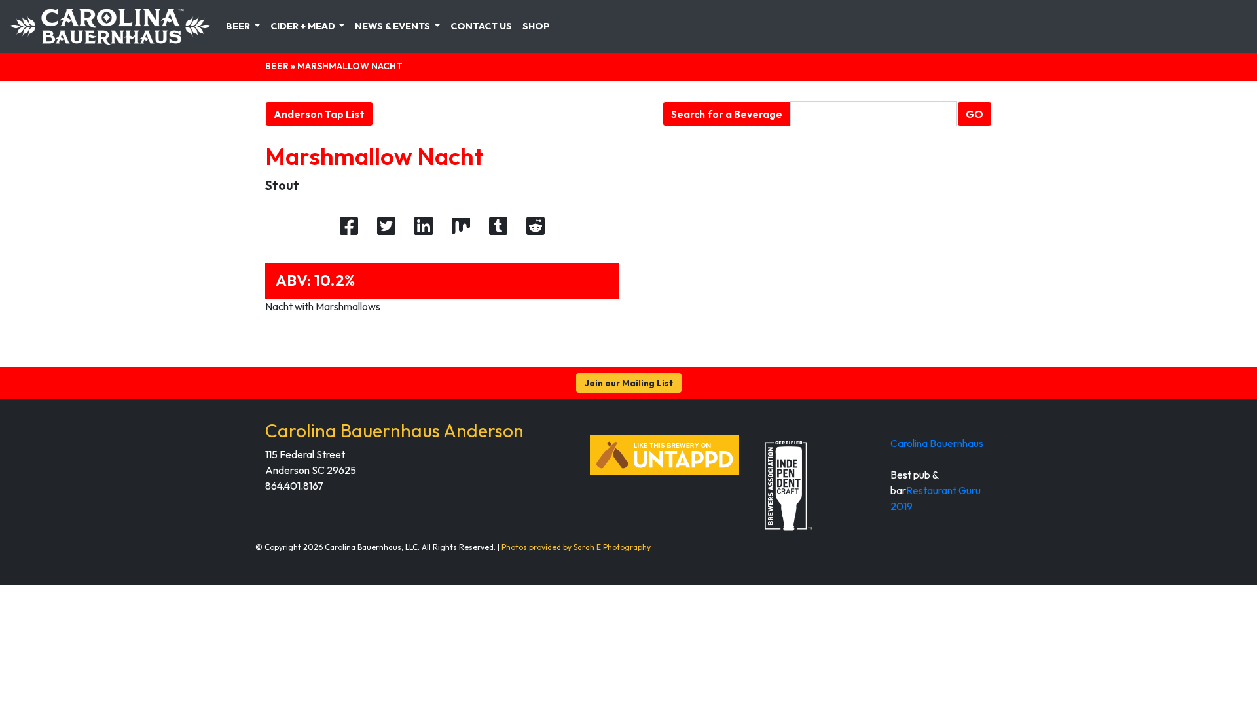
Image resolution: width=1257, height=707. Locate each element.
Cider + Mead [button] (303, 26)
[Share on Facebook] (349, 226)
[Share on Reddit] (535, 226)
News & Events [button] (393, 26)
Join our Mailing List (629, 383)
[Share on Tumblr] (498, 226)
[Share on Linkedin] (423, 226)
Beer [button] (239, 26)
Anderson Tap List (319, 113)
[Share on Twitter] (386, 226)
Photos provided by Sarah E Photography (576, 547)
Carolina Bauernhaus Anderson (394, 430)
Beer (277, 66)
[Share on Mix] (461, 226)
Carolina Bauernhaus (936, 443)
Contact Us (481, 26)
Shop (536, 26)
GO (974, 113)
